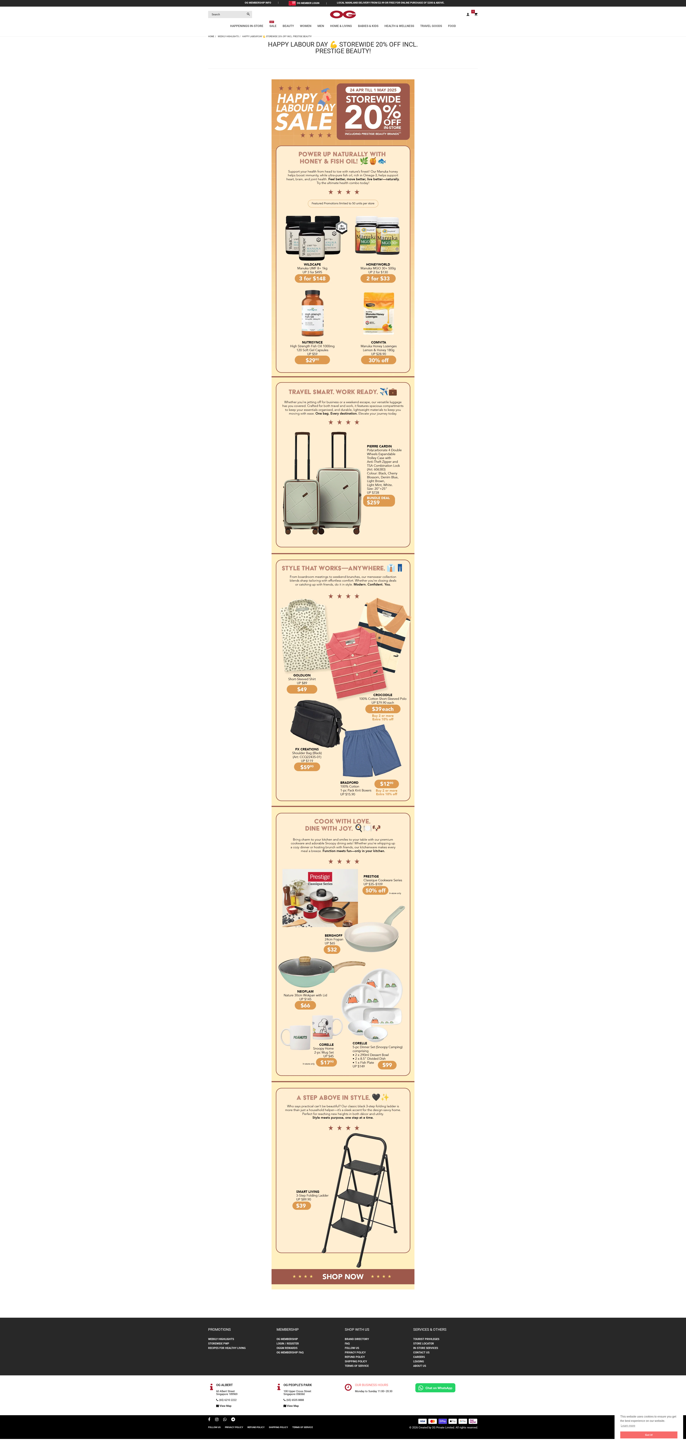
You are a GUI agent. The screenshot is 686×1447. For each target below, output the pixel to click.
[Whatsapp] (225, 1419)
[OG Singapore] (343, 14)
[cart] (476, 14)
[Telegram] (233, 1419)
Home (211, 36)
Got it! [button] (649, 1434)
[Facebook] (209, 1419)
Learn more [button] (628, 1425)
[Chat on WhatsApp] (435, 1387)
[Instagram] (216, 1419)
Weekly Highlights (228, 36)
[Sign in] (468, 14)
